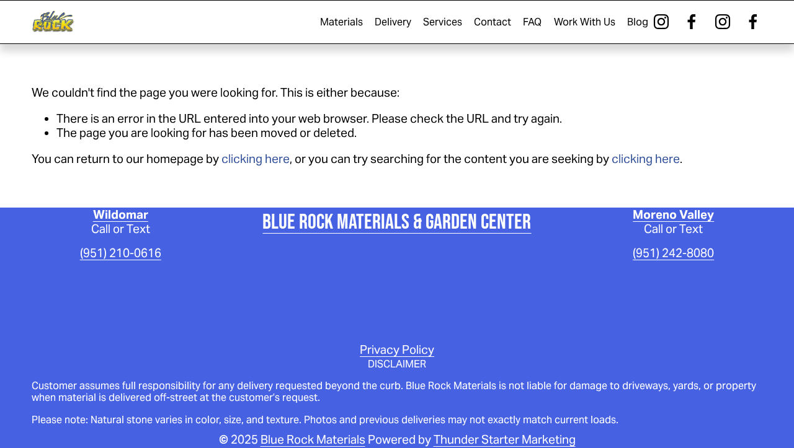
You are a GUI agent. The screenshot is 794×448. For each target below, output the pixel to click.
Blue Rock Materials (313, 440)
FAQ (532, 22)
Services (442, 22)
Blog (637, 22)
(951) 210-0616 (120, 253)
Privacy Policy (397, 350)
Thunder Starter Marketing (505, 440)
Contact (492, 22)
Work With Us (584, 22)
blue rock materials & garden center (396, 221)
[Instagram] (661, 21)
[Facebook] (691, 21)
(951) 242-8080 (673, 253)
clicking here (255, 158)
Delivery (393, 22)
